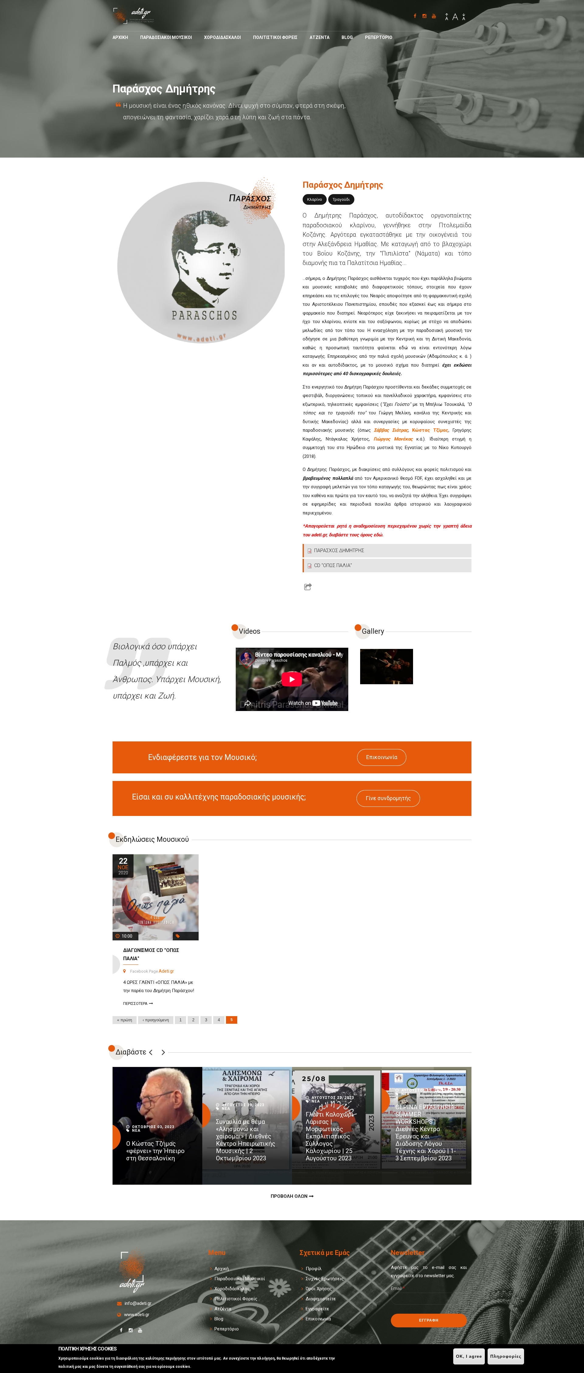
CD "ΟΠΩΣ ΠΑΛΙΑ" (333, 565)
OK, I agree (469, 1356)
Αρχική (221, 1268)
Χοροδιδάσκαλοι (231, 1288)
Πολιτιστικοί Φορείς (235, 1299)
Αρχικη (120, 37)
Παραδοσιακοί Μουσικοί (239, 1278)
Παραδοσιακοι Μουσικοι (166, 37)
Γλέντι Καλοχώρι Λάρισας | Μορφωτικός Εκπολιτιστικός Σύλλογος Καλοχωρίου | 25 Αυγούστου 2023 (329, 1136)
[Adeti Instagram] (424, 16)
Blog (347, 37)
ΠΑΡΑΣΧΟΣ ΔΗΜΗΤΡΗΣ (339, 550)
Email (398, 1288)
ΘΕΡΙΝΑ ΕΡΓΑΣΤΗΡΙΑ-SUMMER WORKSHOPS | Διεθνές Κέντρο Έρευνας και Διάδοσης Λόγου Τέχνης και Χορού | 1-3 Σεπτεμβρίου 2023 (426, 1132)
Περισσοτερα (135, 1003)
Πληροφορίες (505, 1356)
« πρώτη (124, 1020)
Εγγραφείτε (317, 1309)
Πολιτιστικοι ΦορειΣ (275, 37)
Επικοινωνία (381, 757)
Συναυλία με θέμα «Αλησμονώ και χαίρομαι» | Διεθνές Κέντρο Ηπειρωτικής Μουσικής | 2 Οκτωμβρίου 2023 (245, 1140)
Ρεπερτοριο (378, 37)
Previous (150, 1052)
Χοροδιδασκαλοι (222, 37)
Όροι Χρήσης (319, 1288)
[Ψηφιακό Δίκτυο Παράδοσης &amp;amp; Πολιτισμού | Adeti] (137, 22)
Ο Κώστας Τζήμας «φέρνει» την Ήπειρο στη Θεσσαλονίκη (155, 1151)
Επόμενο (163, 1052)
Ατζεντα (319, 37)
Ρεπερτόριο (226, 1329)
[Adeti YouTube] (434, 16)
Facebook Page (144, 971)
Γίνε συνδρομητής (388, 798)
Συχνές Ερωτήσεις (325, 1278)
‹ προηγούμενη (156, 1020)
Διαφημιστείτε (321, 1299)
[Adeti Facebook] (415, 16)
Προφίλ (314, 1268)
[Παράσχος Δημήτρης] (386, 666)
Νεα (136, 1130)
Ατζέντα (222, 1309)
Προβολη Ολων (289, 1196)
